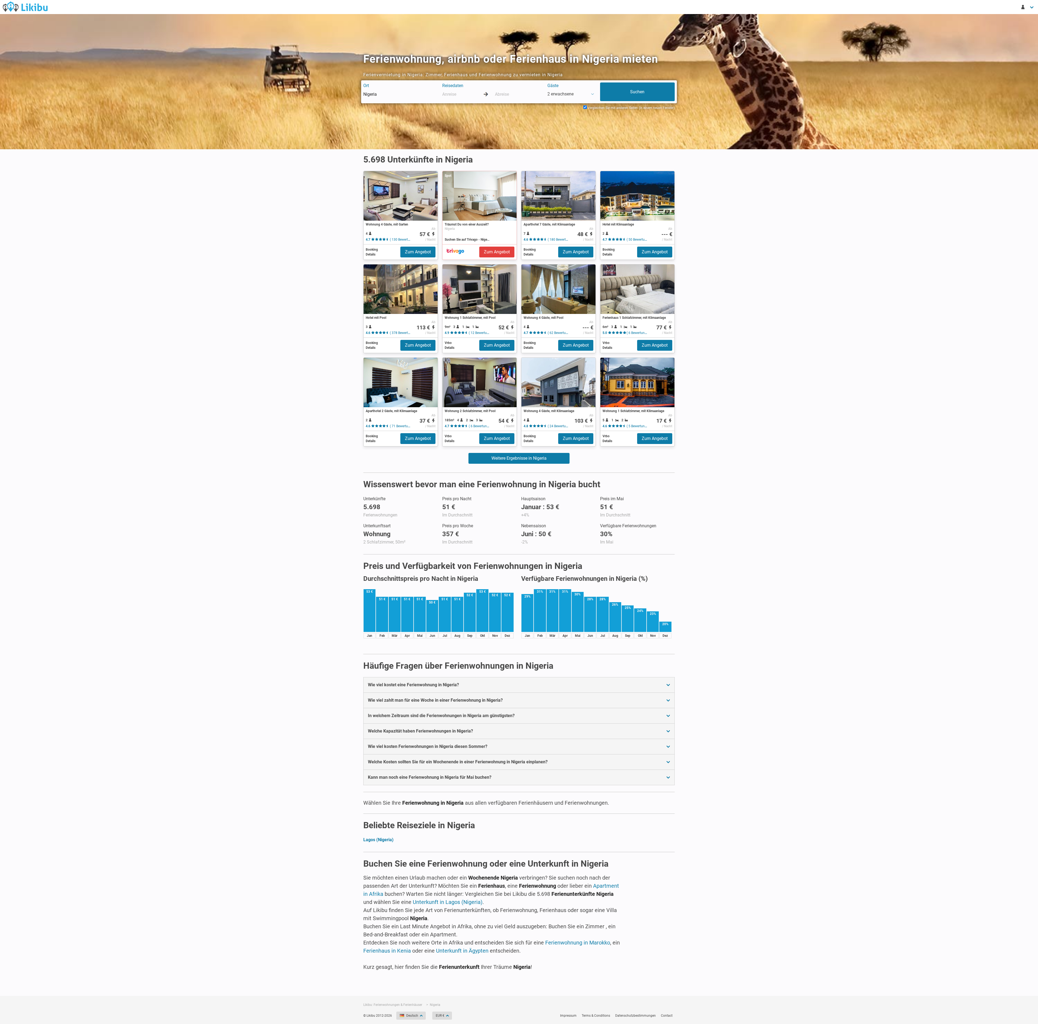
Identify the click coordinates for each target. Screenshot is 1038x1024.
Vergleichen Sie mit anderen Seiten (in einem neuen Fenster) (631, 108)
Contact (667, 1016)
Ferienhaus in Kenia (387, 950)
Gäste (552, 85)
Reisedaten (452, 85)
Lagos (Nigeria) (378, 839)
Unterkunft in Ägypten (462, 950)
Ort (366, 85)
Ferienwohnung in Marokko (577, 942)
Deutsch (412, 1016)
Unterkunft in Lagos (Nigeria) (448, 902)
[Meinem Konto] (1027, 7)
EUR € (440, 1016)
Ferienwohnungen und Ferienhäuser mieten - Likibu (25, 6)
